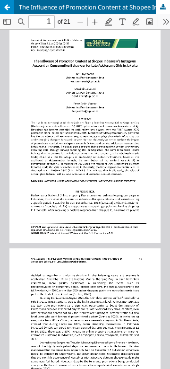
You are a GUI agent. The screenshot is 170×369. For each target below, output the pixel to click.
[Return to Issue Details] (7, 7)
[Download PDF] (163, 7)
